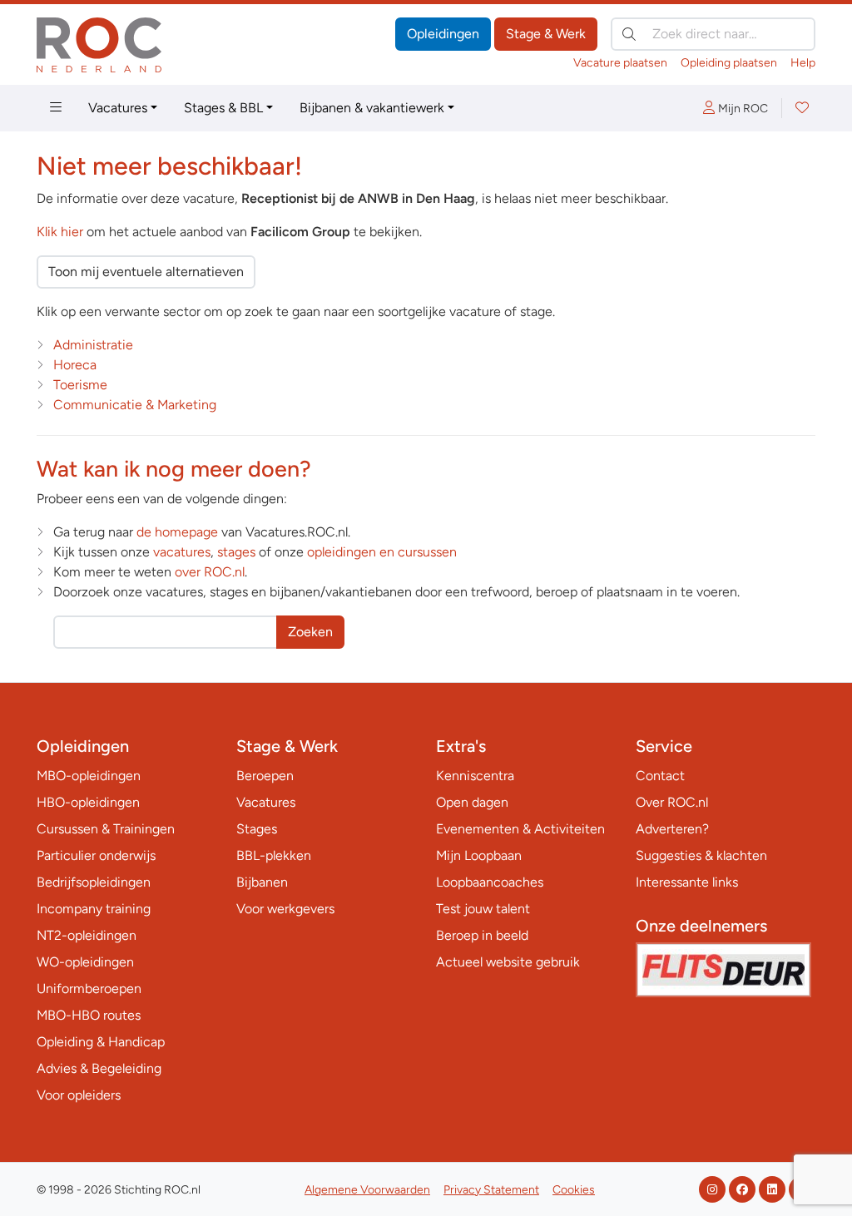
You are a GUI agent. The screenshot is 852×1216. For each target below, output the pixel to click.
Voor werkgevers (285, 909)
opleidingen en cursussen (382, 552)
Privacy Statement (491, 1190)
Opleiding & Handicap (101, 1042)
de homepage (177, 532)
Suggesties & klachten (701, 855)
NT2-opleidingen (86, 935)
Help (802, 63)
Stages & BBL (223, 108)
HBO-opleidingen (88, 802)
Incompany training (94, 909)
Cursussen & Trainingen (106, 829)
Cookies (573, 1190)
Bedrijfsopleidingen (94, 882)
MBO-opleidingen (89, 775)
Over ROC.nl (672, 802)
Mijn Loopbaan (479, 855)
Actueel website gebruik (508, 962)
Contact (660, 775)
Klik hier (60, 232)
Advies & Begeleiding (99, 1068)
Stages (256, 829)
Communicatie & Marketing (134, 405)
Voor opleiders (79, 1095)
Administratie (93, 345)
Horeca (75, 365)
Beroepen (265, 775)
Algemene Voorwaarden (367, 1190)
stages (236, 552)
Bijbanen (262, 882)
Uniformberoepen (89, 988)
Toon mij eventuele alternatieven (146, 271)
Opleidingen (443, 34)
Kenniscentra (475, 775)
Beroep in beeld (482, 935)
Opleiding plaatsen (729, 63)
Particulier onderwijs (96, 855)
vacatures (182, 552)
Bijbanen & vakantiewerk (372, 108)
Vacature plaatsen (620, 63)
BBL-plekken (273, 855)
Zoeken (310, 632)
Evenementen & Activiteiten (520, 829)
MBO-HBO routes (89, 1015)
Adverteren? (672, 829)
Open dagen (472, 802)
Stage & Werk (546, 34)
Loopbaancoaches (489, 882)
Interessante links (687, 882)
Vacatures (117, 108)
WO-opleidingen (85, 962)
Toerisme (80, 385)
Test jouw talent (483, 909)
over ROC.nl (210, 572)
